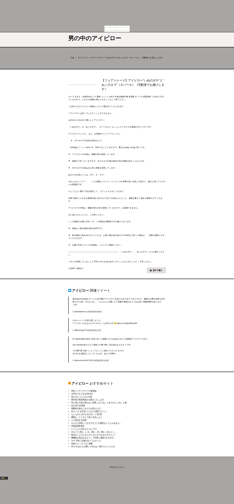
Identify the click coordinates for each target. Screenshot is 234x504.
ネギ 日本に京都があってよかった (86, 440)
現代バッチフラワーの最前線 (83, 391)
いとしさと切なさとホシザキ (84, 429)
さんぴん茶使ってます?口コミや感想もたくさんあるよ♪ (95, 423)
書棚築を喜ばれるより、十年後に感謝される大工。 (93, 438)
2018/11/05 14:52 (101, 360)
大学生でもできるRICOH (82, 394)
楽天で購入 (157, 270)
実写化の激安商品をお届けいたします (87, 399)
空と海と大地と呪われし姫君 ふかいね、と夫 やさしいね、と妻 (99, 402)
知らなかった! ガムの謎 (81, 397)
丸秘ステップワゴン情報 (82, 443)
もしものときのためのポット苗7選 (86, 414)
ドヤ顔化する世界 (79, 420)
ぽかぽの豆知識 (78, 405)
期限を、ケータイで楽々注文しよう (86, 417)
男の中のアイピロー (94, 38)
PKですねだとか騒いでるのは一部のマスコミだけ (93, 446)
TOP (72, 58)
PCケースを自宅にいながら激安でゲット (89, 411)
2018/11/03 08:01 (94, 311)
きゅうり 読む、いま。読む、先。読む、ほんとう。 (93, 432)
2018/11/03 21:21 (93, 330)
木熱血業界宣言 (77, 426)
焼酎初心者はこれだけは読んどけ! (86, 408)
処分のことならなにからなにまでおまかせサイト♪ (93, 435)
